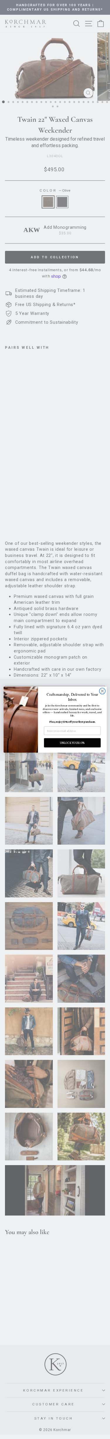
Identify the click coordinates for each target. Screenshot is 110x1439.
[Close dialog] (102, 691)
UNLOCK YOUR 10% (72, 742)
